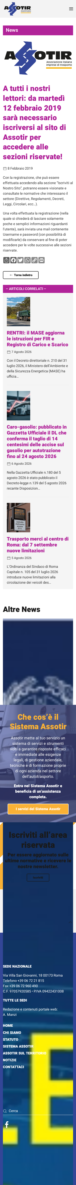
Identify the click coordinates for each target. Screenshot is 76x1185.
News (12, 30)
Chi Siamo (12, 1032)
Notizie (9, 1060)
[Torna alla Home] (17, 9)
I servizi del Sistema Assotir (38, 809)
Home (8, 1025)
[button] (71, 9)
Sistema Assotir (18, 1046)
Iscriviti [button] (38, 877)
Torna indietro (23, 275)
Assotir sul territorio (24, 1053)
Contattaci (13, 1067)
